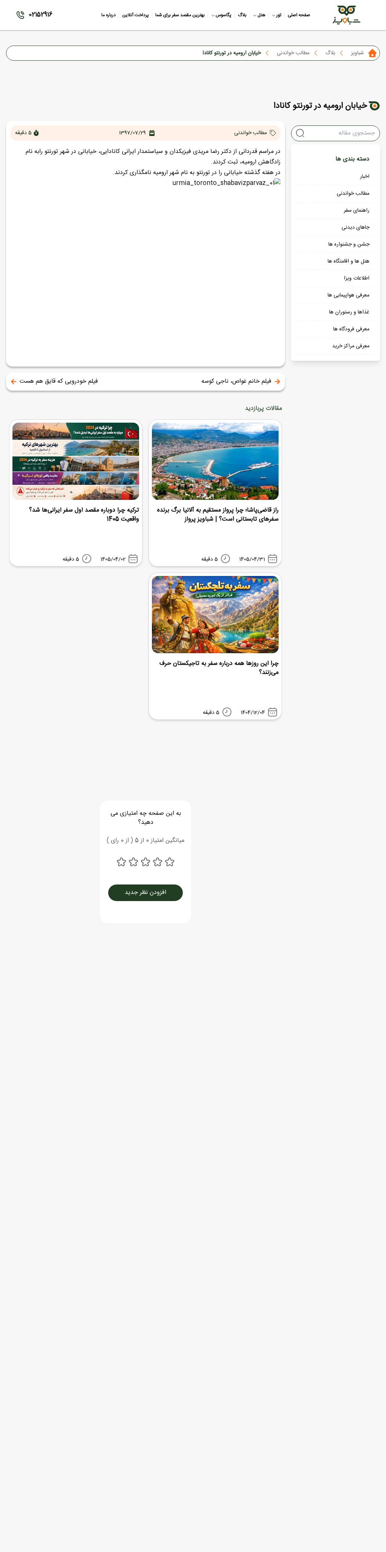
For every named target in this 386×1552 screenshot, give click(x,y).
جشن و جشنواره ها (348, 244)
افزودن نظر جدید (145, 893)
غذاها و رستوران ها (349, 312)
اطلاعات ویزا (356, 278)
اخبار (364, 176)
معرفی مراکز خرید (350, 346)
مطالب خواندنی (293, 53)
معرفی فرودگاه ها (351, 329)
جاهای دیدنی (355, 227)
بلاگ (330, 53)
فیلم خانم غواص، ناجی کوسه (236, 381)
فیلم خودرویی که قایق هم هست (59, 381)
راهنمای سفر (356, 210)
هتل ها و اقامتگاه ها (348, 261)
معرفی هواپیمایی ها (348, 295)
